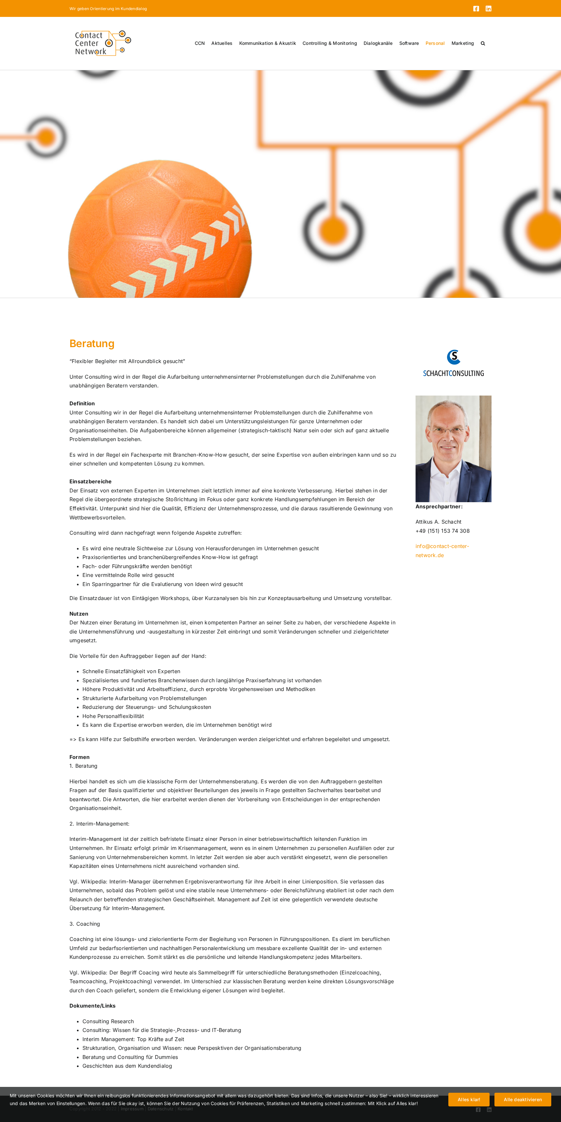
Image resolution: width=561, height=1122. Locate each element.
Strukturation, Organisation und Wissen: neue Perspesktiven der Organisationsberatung (191, 1048)
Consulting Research (108, 1021)
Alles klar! (469, 1099)
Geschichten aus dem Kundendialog (127, 1066)
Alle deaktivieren (523, 1099)
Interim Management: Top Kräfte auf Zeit (133, 1039)
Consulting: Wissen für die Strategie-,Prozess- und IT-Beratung (161, 1030)
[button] (483, 43)
